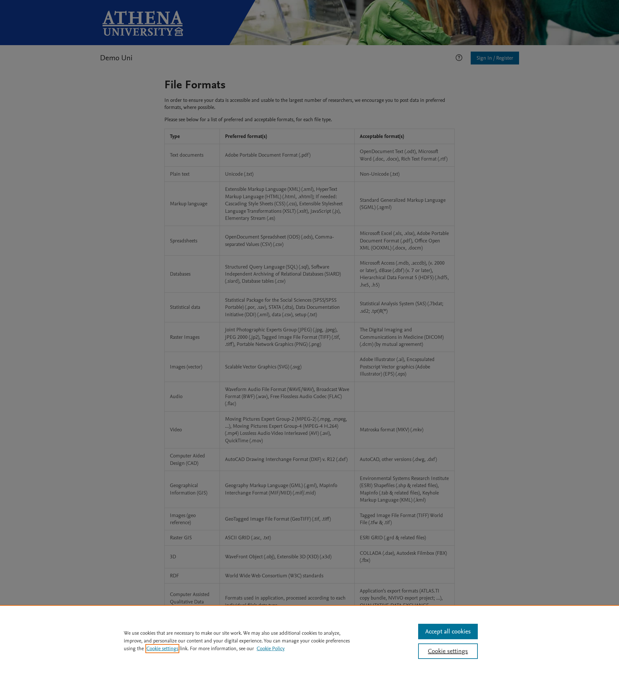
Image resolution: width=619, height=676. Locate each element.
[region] (309, 640)
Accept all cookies (448, 631)
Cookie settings (162, 648)
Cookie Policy (271, 648)
